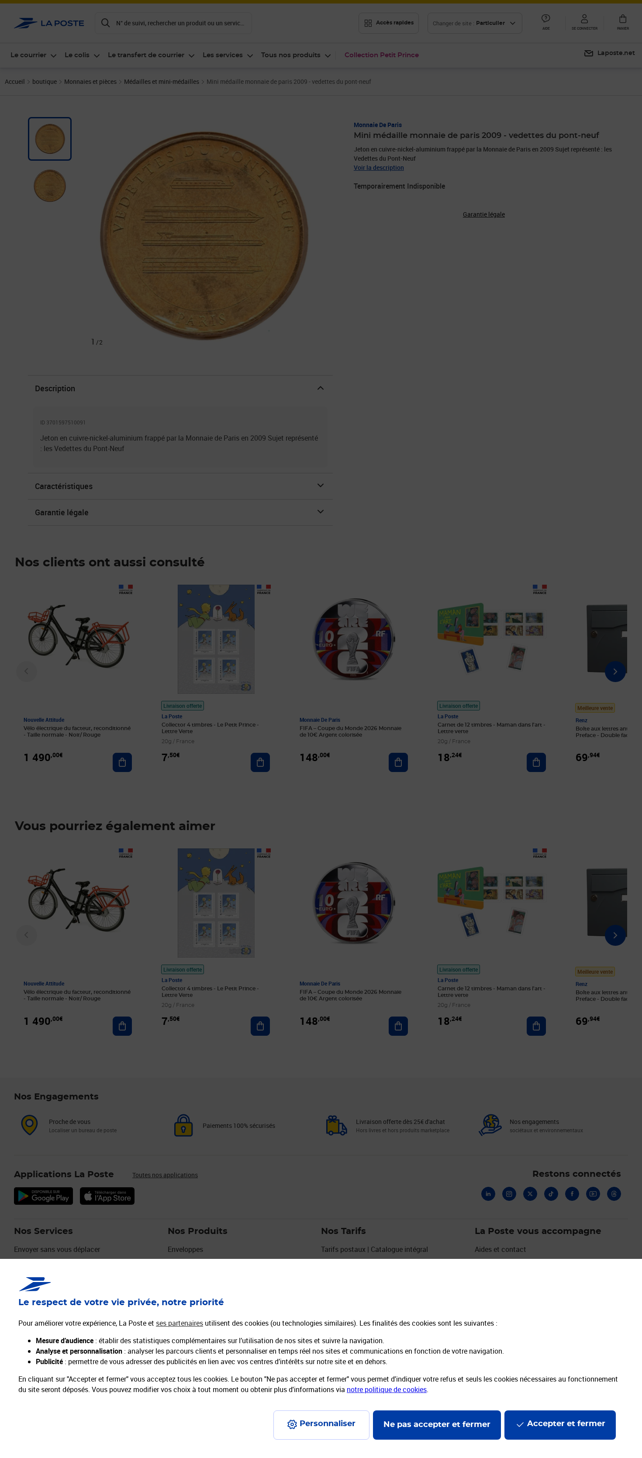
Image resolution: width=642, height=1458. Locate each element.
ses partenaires (179, 1323)
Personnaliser (328, 1424)
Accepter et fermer (566, 1424)
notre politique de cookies (387, 1389)
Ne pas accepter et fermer (436, 1425)
